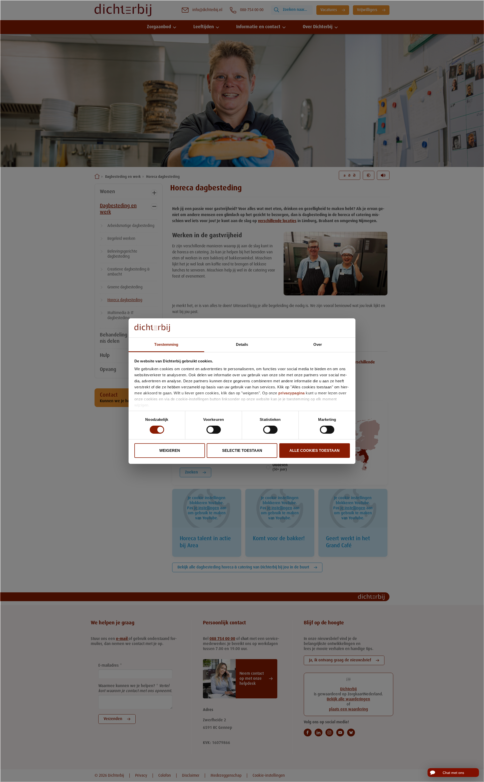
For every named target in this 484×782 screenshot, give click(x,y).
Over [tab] (317, 344)
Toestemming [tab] (166, 344)
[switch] (213, 430)
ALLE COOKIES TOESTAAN (314, 450)
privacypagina (291, 393)
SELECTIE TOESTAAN (242, 450)
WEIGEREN (169, 450)
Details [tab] (242, 344)
